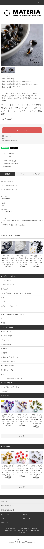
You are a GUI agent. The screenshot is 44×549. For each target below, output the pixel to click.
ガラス (12, 77)
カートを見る (26, 518)
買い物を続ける (6, 166)
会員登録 (25, 514)
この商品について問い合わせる (11, 163)
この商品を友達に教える (9, 161)
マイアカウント (5, 514)
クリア (31, 83)
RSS (20, 532)
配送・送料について (25, 528)
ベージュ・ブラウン (27, 84)
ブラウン (36, 84)
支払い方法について (15, 528)
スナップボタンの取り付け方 (10, 387)
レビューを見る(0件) (8, 154)
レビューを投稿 (6, 156)
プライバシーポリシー (23, 530)
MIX (24, 86)
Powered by (12, 542)
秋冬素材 (9, 87)
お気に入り (8, 136)
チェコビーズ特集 (11, 80)
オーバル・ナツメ (27, 81)
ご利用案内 (4, 391)
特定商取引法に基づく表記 (9, 140)
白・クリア (25, 83)
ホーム (3, 77)
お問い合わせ (4, 522)
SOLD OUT (22, 130)
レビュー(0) (36, 174)
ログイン (3, 518)
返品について (5, 138)
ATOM (23, 532)
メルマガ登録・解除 (34, 530)
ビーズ (8, 77)
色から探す (18, 83)
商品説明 (7, 174)
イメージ (22, 174)
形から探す (18, 81)
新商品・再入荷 (10, 78)
